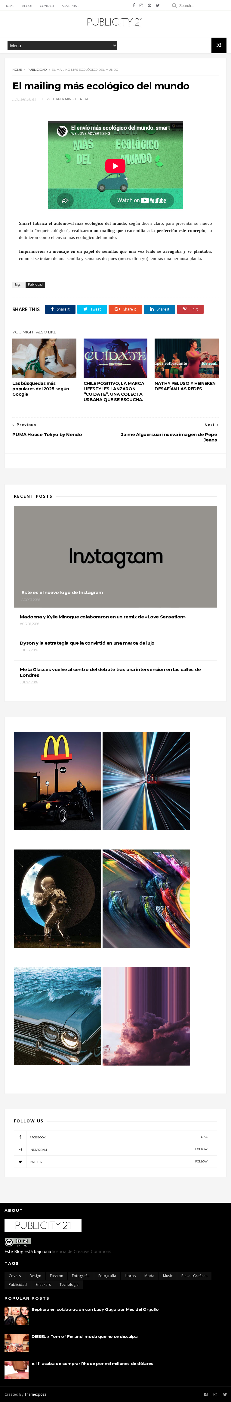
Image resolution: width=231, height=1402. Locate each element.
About (27, 6)
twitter (118, 1162)
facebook (118, 1137)
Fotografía (107, 1275)
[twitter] (158, 5)
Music (168, 1275)
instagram (118, 1149)
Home (9, 6)
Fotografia (81, 1275)
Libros (130, 1275)
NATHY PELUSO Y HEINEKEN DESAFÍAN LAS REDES (185, 386)
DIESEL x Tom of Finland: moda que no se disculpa (84, 1336)
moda (149, 1275)
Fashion (56, 1275)
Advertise (70, 6)
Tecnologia (69, 1284)
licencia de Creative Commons (81, 1251)
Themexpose (35, 1394)
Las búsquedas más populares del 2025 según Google (40, 389)
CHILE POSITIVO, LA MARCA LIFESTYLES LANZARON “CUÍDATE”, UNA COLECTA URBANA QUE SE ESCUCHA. (114, 391)
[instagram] (141, 5)
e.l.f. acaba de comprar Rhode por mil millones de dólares (92, 1363)
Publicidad (37, 70)
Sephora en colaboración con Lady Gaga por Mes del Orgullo (95, 1309)
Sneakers (43, 1284)
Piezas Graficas (194, 1275)
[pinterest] (149, 5)
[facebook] (134, 5)
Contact (47, 6)
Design (35, 1275)
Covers (15, 1275)
